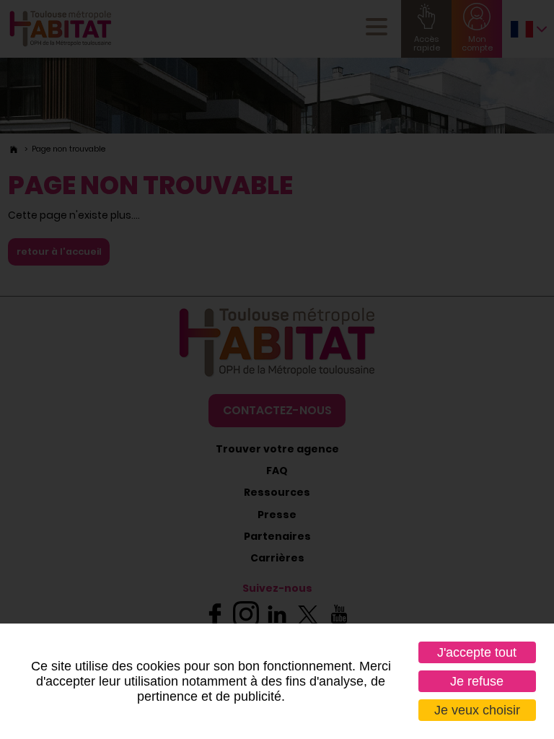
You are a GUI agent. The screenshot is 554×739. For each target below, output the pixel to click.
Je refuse (477, 681)
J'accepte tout (476, 652)
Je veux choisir (477, 710)
